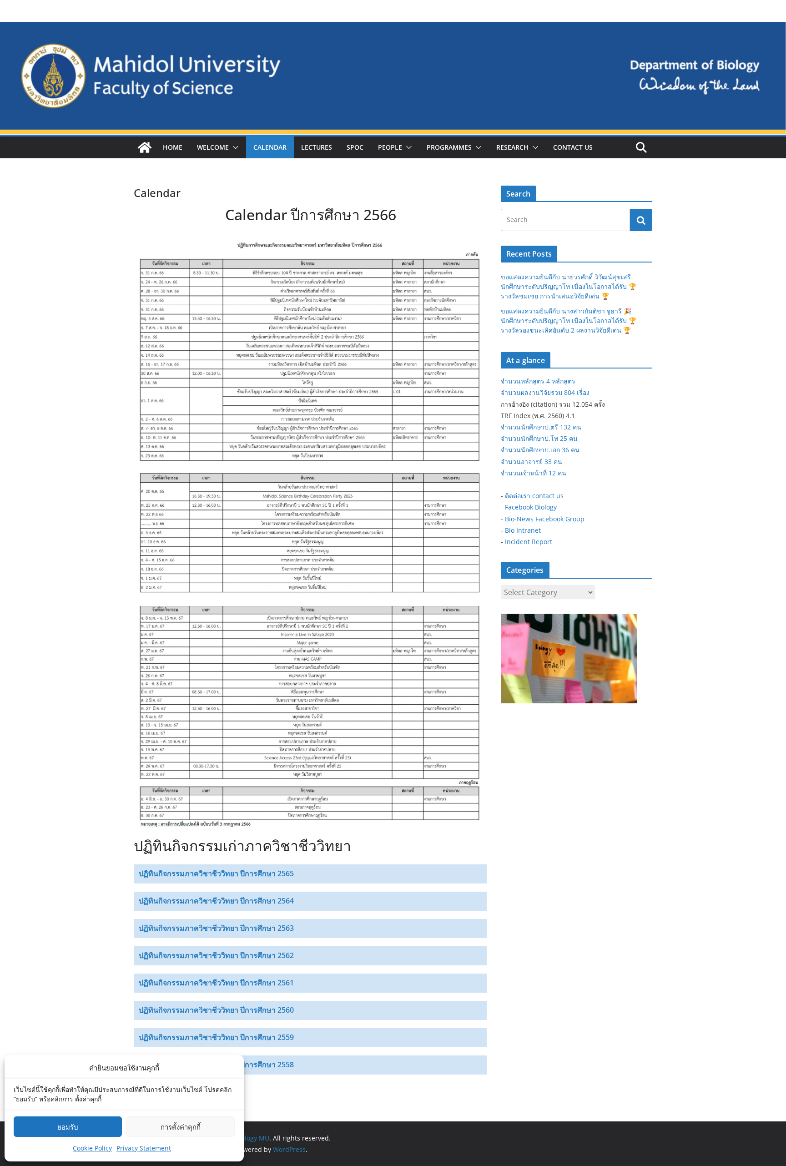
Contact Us (573, 147)
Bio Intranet (523, 530)
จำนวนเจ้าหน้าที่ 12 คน (533, 473)
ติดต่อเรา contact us (534, 495)
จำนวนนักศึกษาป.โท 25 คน (539, 438)
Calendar (270, 147)
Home (172, 147)
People (390, 147)
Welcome (213, 147)
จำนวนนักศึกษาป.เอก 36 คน (540, 449)
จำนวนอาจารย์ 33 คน (531, 461)
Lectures (316, 147)
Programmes (449, 147)
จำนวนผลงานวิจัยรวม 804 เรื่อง (545, 392)
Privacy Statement (143, 1148)
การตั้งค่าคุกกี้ (181, 1126)
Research (512, 147)
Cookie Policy (92, 1148)
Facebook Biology (531, 507)
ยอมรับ (67, 1126)
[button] (234, 147)
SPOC (355, 147)
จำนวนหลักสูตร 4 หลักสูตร (538, 381)
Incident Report (528, 541)
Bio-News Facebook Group (544, 519)
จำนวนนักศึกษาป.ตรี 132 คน (541, 427)
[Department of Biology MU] (145, 147)
